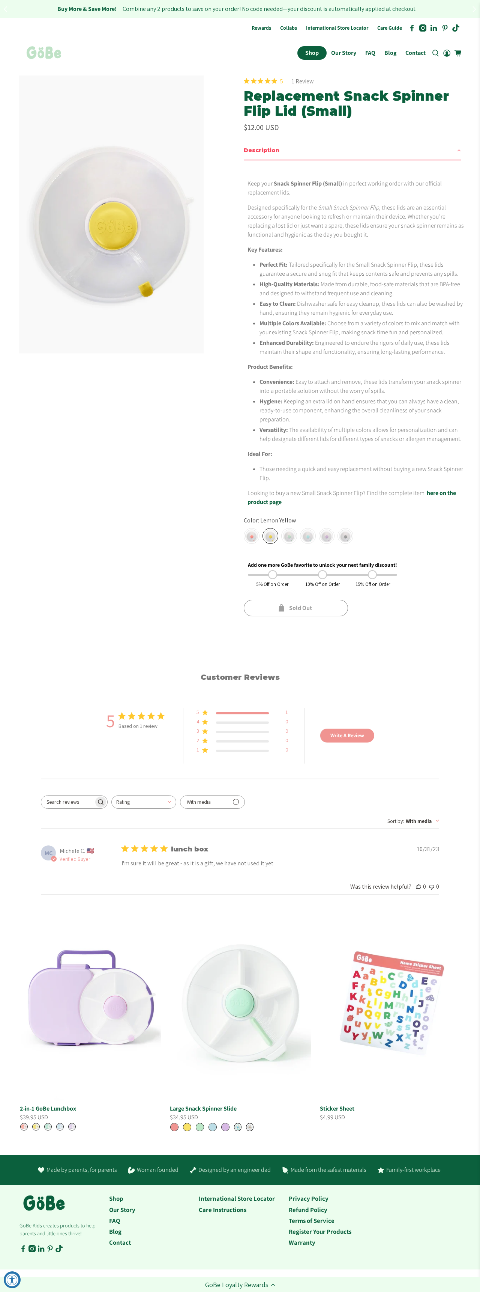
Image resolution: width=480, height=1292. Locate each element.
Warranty (302, 1242)
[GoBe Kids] (44, 1207)
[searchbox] (67, 802)
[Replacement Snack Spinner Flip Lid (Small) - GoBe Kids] (111, 214)
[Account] (446, 53)
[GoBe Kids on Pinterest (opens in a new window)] (444, 28)
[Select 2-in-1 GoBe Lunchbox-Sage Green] (48, 1127)
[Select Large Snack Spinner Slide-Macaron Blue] (212, 1127)
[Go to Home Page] (43, 53)
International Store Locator (337, 27)
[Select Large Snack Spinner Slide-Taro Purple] (225, 1127)
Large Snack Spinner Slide (203, 1108)
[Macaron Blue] (308, 536)
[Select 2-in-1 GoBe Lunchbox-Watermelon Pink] (24, 1127)
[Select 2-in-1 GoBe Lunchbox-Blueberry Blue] (60, 1127)
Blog (390, 53)
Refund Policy (308, 1210)
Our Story (343, 53)
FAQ (370, 53)
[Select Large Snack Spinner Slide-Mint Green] (200, 1127)
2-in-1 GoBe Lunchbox (48, 1108)
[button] (240, 1284)
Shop (312, 53)
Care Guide (389, 27)
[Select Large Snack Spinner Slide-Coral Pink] (174, 1127)
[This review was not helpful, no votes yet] (431, 887)
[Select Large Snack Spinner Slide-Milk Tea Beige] (250, 1127)
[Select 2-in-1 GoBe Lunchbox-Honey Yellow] (36, 1127)
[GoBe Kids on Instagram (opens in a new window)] (422, 28)
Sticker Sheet (337, 1108)
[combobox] (143, 802)
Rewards (261, 27)
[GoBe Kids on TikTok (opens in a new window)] (455, 28)
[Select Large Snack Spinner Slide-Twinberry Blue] (238, 1127)
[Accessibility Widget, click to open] (12, 1279)
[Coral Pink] (252, 536)
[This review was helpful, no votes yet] (418, 887)
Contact (415, 53)
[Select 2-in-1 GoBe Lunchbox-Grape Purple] (72, 1127)
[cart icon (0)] (457, 53)
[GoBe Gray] (345, 536)
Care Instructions (222, 1210)
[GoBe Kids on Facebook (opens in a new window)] (412, 28)
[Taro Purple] (326, 536)
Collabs (288, 27)
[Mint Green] (289, 536)
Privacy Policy (308, 1198)
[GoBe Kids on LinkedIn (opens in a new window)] (433, 28)
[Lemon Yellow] (270, 536)
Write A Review (347, 735)
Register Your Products (320, 1231)
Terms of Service (311, 1221)
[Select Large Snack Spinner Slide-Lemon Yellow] (187, 1127)
